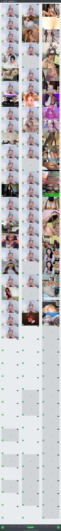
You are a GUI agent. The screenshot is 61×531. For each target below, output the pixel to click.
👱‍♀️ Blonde (32, 525)
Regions (28, 530)
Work (29, 530)
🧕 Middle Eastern (20, 525)
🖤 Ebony (6, 525)
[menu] (2, 527)
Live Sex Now (30, 527)
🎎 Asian (3, 525)
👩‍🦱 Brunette (36, 525)
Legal (38, 530)
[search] (58, 527)
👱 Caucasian (14, 525)
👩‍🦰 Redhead (41, 525)
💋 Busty (51, 525)
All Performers (35, 530)
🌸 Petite (48, 525)
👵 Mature (25, 525)
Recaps (32, 530)
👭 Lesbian (55, 525)
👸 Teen (28, 525)
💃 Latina (10, 525)
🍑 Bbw (45, 525)
